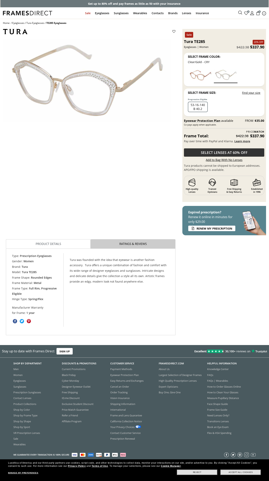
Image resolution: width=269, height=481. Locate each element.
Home (6, 23)
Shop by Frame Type (25, 415)
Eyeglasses (102, 13)
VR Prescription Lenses (26, 433)
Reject (197, 472)
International (118, 409)
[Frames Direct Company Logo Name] (27, 13)
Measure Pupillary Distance (223, 398)
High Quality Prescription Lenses (178, 381)
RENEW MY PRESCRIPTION (214, 228)
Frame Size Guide (217, 409)
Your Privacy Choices (122, 427)
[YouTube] (253, 454)
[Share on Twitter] (22, 321)
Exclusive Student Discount (78, 404)
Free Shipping (70, 392)
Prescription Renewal (122, 438)
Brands (173, 13)
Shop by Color (21, 409)
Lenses (186, 13)
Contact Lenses (22, 398)
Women (18, 375)
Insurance (202, 13)
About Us (164, 369)
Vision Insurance (120, 398)
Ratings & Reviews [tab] (133, 244)
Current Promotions (73, 369)
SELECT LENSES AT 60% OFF (224, 152)
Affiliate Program (72, 421)
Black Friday (69, 375)
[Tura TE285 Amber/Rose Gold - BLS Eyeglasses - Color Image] (200, 75)
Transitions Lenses (218, 421)
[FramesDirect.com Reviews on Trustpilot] (212, 351)
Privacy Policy (77, 466)
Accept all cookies (241, 472)
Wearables (140, 13)
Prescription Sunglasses (27, 392)
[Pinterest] (239, 454)
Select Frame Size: (202, 93)
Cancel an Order (119, 386)
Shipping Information (122, 404)
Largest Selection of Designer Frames (180, 375)
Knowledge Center (218, 369)
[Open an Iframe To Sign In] (252, 13)
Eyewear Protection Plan (202, 121)
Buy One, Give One (170, 392)
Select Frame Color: (204, 57)
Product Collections (24, 404)
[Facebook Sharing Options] (15, 321)
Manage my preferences (23, 473)
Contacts (158, 13)
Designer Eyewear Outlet (76, 386)
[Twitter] (233, 454)
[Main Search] (240, 13)
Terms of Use (100, 466)
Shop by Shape (22, 421)
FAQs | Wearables (217, 381)
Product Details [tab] (48, 244)
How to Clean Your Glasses (222, 392)
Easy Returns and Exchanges (127, 381)
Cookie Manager (171, 466)
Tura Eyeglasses (35, 23)
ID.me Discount (71, 398)
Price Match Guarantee (75, 409)
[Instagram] (246, 454)
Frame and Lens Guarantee (126, 415)
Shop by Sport (21, 427)
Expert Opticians (168, 386)
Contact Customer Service (125, 433)
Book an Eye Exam (218, 427)
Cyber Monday (70, 381)
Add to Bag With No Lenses (224, 160)
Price (255, 131)
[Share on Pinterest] (29, 321)
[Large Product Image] (87, 80)
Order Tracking (119, 392)
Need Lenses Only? (218, 415)
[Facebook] (226, 454)
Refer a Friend (70, 415)
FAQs (210, 375)
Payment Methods (121, 369)
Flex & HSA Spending (219, 433)
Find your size (251, 93)
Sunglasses (121, 13)
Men (16, 369)
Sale (88, 13)
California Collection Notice (126, 421)
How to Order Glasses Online (224, 386)
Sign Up (64, 351)
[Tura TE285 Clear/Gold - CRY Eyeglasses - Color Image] (225, 75)
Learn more (242, 141)
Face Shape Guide (217, 404)
